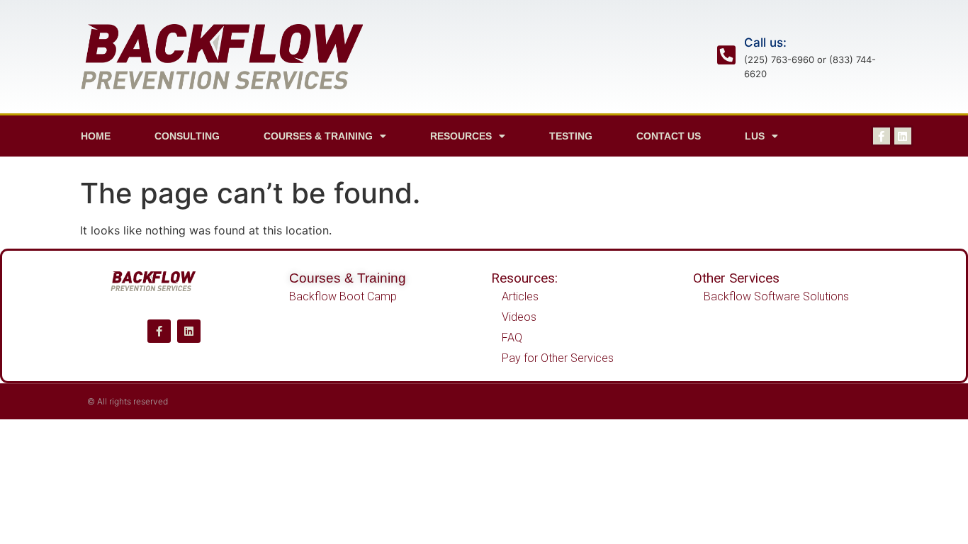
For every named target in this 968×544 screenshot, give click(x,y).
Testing (570, 136)
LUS (755, 136)
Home (96, 136)
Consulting (187, 136)
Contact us (668, 136)
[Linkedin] (902, 136)
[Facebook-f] (881, 136)
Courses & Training (347, 278)
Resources (461, 136)
